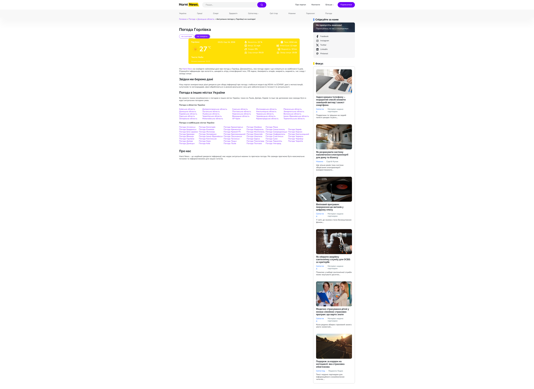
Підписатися (346, 4)
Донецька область (205, 19)
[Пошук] (261, 5)
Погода (192, 19)
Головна (183, 19)
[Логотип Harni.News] (189, 6)
